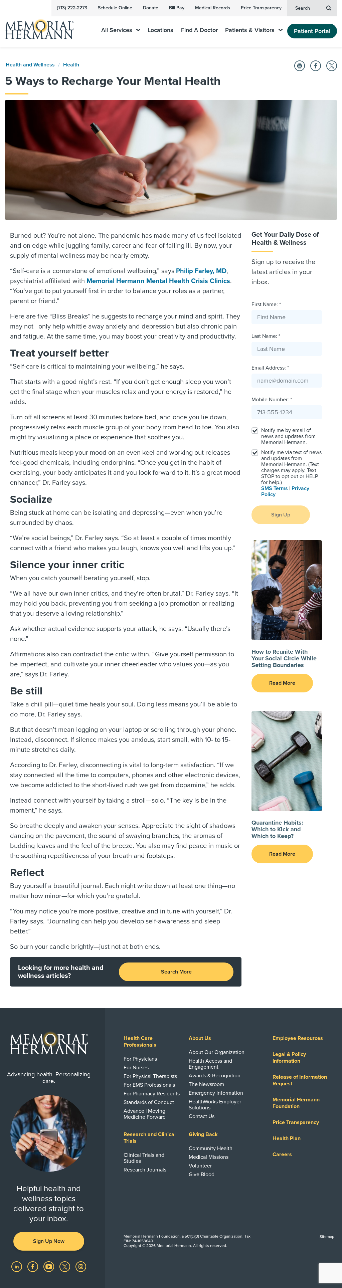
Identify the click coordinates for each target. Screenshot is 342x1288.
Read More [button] (282, 683)
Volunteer (200, 1166)
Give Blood (201, 1174)
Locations (160, 30)
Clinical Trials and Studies (144, 1158)
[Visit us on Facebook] (33, 1266)
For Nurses (136, 1068)
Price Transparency (261, 8)
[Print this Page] (299, 65)
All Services (116, 30)
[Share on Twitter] (331, 65)
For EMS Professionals (149, 1085)
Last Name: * (265, 336)
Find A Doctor (199, 30)
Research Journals (145, 1170)
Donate (150, 8)
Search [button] (302, 8)
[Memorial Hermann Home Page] (43, 26)
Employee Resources (298, 1038)
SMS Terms (274, 488)
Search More (176, 972)
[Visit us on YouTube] (49, 1266)
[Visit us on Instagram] (80, 1266)
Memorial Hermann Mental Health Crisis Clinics (158, 281)
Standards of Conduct (149, 1102)
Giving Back (203, 1134)
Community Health (210, 1148)
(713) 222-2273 (72, 8)
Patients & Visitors (250, 30)
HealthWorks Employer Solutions (215, 1105)
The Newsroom (206, 1084)
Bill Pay (176, 8)
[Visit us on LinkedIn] (17, 1266)
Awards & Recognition (214, 1076)
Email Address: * (270, 368)
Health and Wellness (30, 64)
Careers (282, 1154)
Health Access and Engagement (210, 1064)
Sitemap (327, 1236)
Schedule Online (115, 8)
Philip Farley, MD (201, 271)
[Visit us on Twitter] (65, 1266)
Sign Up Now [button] (48, 1241)
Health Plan (287, 1138)
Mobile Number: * (271, 400)
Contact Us (201, 1116)
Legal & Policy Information (289, 1057)
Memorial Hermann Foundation (296, 1103)
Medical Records (212, 8)
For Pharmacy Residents (152, 1094)
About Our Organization (216, 1052)
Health (71, 64)
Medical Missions (208, 1157)
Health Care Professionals (140, 1041)
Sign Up (280, 514)
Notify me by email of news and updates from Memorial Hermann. (288, 436)
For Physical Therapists (150, 1076)
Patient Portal (312, 31)
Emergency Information (216, 1093)
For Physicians (140, 1059)
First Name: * (266, 304)
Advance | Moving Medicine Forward (145, 1114)
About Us (200, 1038)
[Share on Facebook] (315, 65)
